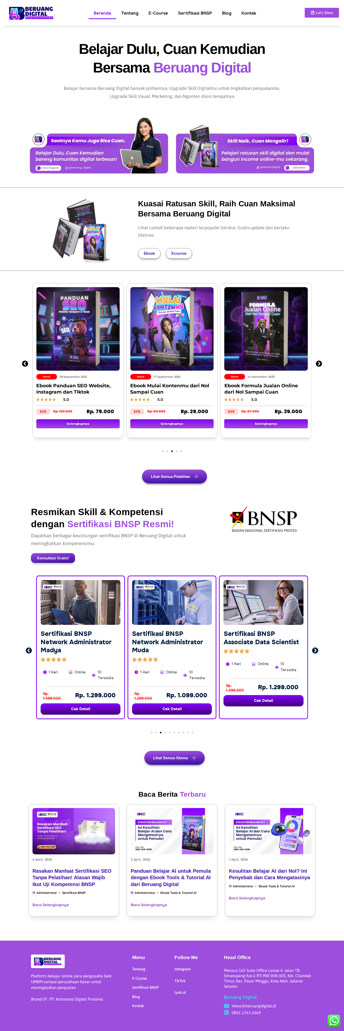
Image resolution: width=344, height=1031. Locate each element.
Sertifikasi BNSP (195, 13)
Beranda (102, 13)
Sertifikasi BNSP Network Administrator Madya (76, 642)
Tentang (130, 13)
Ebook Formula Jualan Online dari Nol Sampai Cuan (197, 389)
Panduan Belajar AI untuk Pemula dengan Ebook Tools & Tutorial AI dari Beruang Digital (171, 877)
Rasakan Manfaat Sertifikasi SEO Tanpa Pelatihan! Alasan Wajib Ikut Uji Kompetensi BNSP (72, 877)
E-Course (158, 13)
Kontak (249, 13)
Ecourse (178, 253)
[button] (25, 364)
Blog (226, 13)
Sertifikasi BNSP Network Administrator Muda (167, 642)
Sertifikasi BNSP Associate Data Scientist (261, 638)
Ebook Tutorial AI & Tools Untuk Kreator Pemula (293, 389)
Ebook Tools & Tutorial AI (178, 893)
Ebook (149, 253)
